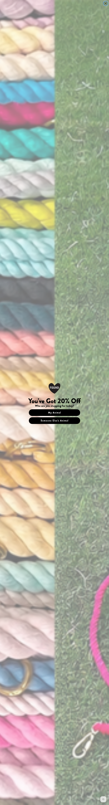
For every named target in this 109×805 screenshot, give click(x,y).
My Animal (54, 412)
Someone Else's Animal (54, 420)
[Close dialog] (105, 3)
